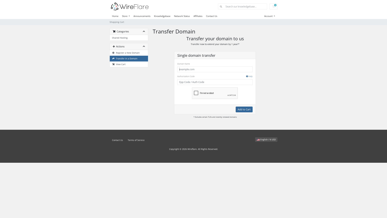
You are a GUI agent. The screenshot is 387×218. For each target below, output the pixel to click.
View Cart (120, 64)
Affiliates (198, 16)
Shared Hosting (120, 37)
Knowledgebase (162, 16)
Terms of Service (136, 140)
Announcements (141, 16)
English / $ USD (268, 139)
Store (125, 16)
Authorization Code (215, 76)
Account (268, 16)
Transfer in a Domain (126, 58)
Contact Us (211, 16)
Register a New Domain (127, 52)
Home (115, 16)
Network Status (182, 16)
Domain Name (183, 63)
